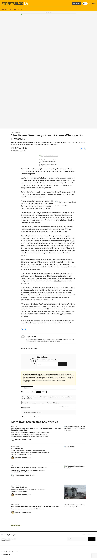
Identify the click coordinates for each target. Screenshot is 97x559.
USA (11, 9)
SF (18, 9)
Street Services (15, 504)
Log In (75, 3)
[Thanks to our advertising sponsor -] (48, 70)
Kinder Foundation (43, 165)
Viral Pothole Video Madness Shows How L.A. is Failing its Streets (35, 506)
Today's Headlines (15, 446)
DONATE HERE (5, 9)
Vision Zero (14, 426)
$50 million (57, 281)
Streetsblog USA (15, 132)
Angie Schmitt (22, 148)
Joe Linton (18, 439)
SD (21, 9)
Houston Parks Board (63, 205)
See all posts (15, 525)
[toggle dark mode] (85, 3)
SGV (12, 465)
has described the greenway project (59, 178)
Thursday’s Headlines (19, 487)
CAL (15, 9)
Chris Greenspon (19, 475)
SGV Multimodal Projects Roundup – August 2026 (29, 468)
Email (39, 364)
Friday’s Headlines (17, 448)
